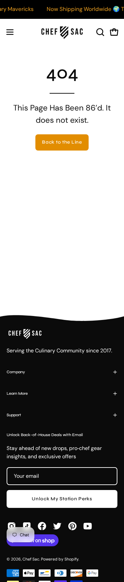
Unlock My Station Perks (62, 499)
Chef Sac (30, 559)
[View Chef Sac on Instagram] (12, 526)
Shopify (71, 559)
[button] (99, 32)
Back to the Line (62, 142)
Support (14, 415)
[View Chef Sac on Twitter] (57, 526)
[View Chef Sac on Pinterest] (72, 526)
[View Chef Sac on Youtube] (88, 526)
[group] (62, 9)
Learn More (17, 393)
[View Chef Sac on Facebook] (42, 526)
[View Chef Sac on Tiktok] (27, 526)
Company (16, 372)
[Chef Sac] (62, 32)
